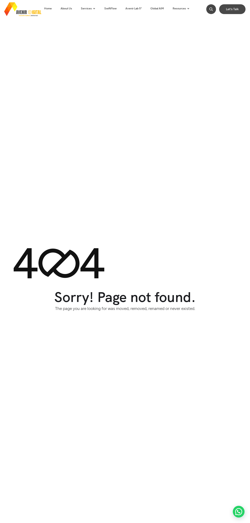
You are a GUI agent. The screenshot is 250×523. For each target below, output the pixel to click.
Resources (179, 8)
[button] (211, 9)
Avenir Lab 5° (133, 8)
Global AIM (157, 8)
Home (48, 8)
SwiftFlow (110, 8)
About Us (66, 8)
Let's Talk (232, 9)
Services (86, 8)
